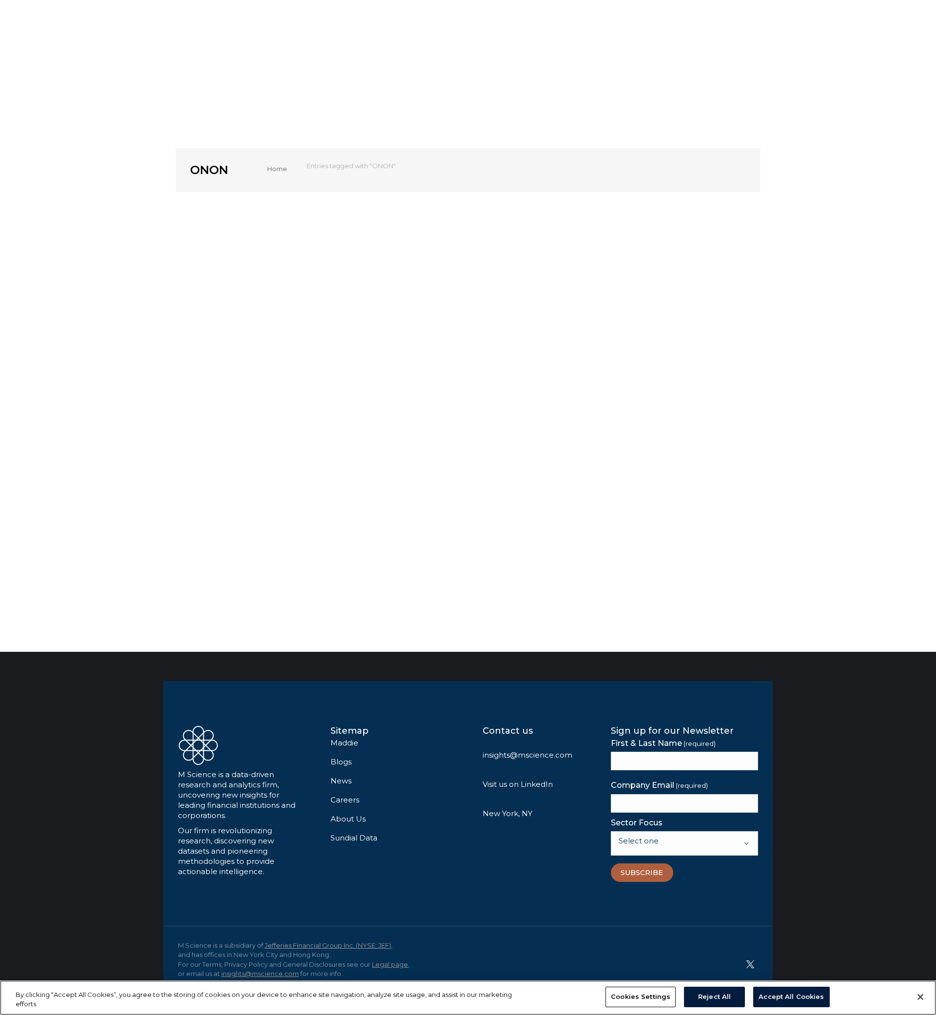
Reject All (714, 996)
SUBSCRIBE (642, 872)
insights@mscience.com (527, 755)
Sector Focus (637, 822)
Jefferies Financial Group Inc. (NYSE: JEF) (328, 945)
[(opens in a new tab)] (283, 288)
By (258, 425)
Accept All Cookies (791, 996)
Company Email (659, 785)
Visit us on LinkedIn (518, 784)
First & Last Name (663, 743)
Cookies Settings (640, 996)
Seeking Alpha (231, 413)
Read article (234, 564)
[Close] (920, 997)
